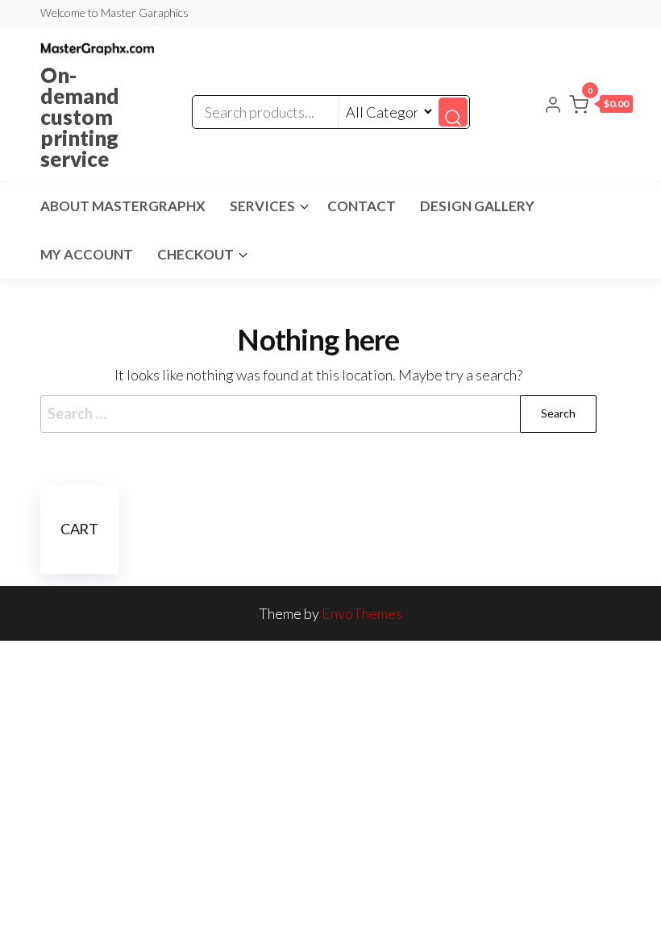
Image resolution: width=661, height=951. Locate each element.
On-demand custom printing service (79, 117)
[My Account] (553, 102)
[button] (601, 103)
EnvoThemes (362, 613)
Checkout (195, 254)
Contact (361, 205)
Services (262, 205)
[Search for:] (318, 414)
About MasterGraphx (123, 205)
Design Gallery (477, 205)
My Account (86, 254)
